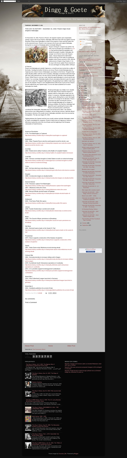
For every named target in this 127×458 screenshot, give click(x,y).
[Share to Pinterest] (56, 293)
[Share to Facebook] (54, 293)
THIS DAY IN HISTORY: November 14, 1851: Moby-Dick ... (91, 183)
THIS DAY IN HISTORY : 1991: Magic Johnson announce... (90, 193)
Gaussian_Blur (63, 453)
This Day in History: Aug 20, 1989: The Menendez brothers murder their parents (45, 425)
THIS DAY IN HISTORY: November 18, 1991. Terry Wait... (91, 166)
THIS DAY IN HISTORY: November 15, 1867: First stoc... (91, 179)
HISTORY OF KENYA (88, 141)
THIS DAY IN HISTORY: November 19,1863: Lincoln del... (91, 162)
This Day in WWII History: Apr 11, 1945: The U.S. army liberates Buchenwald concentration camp (43, 400)
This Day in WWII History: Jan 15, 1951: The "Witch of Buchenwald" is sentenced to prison (47, 443)
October (84, 223)
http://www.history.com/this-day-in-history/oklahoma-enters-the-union (46, 189)
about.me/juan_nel (84, 27)
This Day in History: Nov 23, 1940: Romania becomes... (91, 138)
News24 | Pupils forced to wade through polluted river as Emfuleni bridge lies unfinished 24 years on (83, 371)
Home (50, 346)
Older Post (71, 346)
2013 (82, 93)
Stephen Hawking (37, 382)
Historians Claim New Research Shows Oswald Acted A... (90, 151)
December (85, 99)
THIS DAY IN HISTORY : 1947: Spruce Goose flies (90, 212)
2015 (82, 88)
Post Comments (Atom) (39, 349)
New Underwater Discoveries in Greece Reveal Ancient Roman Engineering (90, 60)
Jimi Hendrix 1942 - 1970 (89, 114)
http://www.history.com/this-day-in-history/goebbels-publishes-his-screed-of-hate (49, 290)
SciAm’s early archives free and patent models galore (90, 148)
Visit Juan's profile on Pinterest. (87, 51)
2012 (82, 95)
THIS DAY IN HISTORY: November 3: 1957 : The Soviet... (91, 206)
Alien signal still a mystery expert (91, 190)
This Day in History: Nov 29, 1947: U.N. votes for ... (91, 112)
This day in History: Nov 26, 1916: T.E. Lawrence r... (91, 125)
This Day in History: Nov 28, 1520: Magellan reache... (91, 121)
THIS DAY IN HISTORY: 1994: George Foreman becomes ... (91, 202)
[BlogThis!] (51, 293)
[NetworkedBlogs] (90, 249)
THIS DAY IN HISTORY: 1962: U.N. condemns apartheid (91, 199)
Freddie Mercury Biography (89, 131)
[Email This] (49, 293)
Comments (84, 44)
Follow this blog (90, 251)
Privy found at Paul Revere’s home (88, 75)
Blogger (76, 453)
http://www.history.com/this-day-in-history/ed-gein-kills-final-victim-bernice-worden (50, 170)
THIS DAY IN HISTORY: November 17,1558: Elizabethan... (91, 172)
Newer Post (29, 346)
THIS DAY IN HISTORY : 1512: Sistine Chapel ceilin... (90, 215)
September (85, 225)
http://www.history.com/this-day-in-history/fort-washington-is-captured (46, 135)
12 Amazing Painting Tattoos (90, 209)
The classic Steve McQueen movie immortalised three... (91, 155)
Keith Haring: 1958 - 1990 (39, 416)
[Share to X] (52, 293)
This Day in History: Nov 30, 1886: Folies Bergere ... (91, 108)
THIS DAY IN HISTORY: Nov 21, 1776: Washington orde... (91, 159)
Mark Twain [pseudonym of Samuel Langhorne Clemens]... (91, 104)
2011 (82, 97)
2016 (82, 86)
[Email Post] (46, 293)
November (85, 101)
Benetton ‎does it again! (88, 169)
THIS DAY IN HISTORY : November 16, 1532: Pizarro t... (91, 176)
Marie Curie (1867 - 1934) (89, 195)
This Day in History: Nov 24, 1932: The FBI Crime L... (91, 134)
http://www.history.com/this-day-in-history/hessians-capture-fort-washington (48, 185)
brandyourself (93, 27)
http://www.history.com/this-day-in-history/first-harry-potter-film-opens (46, 203)
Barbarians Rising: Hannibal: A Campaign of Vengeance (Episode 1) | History (90, 68)
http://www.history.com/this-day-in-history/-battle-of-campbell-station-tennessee (49, 153)
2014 (82, 90)
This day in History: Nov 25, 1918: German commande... (91, 128)
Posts (82, 41)
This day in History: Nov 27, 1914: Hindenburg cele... (91, 117)
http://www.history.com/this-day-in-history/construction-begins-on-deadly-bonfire (49, 178)
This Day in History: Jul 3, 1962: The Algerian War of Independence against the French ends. (40, 365)
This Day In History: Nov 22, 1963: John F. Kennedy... (91, 144)
